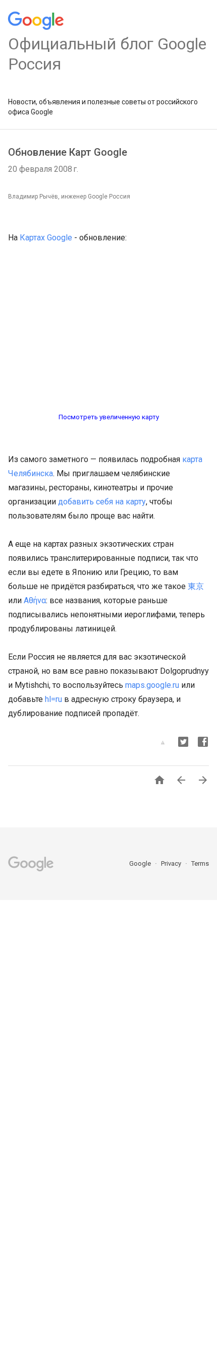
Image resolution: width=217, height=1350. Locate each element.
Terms (200, 863)
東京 (196, 586)
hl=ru (53, 699)
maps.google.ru (152, 685)
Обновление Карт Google (67, 152)
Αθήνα (35, 600)
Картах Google (46, 237)
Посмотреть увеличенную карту (109, 417)
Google (140, 863)
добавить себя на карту (102, 501)
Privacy (172, 863)
